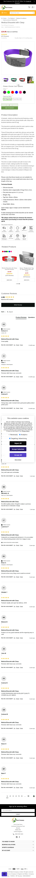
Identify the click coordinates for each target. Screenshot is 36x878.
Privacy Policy (25, 431)
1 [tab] (16, 283)
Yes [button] (14, 345)
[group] (18, 297)
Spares (3, 209)
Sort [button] (2, 311)
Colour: (5, 89)
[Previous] (2, 80)
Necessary (14, 435)
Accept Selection (18, 449)
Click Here (12, 214)
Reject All (18, 443)
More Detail (18, 460)
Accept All (18, 455)
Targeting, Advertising (19, 438)
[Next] (33, 80)
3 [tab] (19, 283)
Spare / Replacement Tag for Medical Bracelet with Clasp (27, 269)
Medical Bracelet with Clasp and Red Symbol (9, 268)
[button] (18, 35)
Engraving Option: (8, 96)
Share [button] (21, 345)
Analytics (24, 435)
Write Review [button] (18, 305)
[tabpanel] (5, 80)
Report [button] (17, 345)
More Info (9, 280)
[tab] (21, 318)
